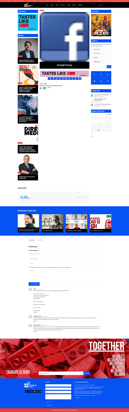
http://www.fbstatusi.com (38, 293)
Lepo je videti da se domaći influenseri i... (102, 94)
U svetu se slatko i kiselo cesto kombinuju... (102, 104)
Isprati (20, 56)
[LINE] (80, 78)
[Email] (58, 78)
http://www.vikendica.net (50, 326)
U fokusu (42, 10)
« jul (92, 136)
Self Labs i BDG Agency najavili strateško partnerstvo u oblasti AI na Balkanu (27, 119)
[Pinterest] (70, 78)
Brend (20, 172)
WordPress (32, 240)
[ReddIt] (73, 78)
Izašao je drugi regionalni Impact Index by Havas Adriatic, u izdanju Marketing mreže (27, 89)
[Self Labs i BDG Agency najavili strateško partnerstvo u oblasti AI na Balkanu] (28, 105)
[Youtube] (94, 81)
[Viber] (61, 78)
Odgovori (35, 312)
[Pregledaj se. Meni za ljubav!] (76, 223)
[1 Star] (78, 197)
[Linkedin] (64, 78)
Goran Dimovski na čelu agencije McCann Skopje (26, 60)
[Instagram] (101, 81)
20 (101, 128)
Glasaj (109, 66)
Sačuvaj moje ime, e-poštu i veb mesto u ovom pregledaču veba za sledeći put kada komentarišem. (50, 267)
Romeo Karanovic (37, 325)
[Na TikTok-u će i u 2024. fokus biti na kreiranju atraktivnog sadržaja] (28, 223)
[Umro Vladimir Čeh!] (52, 223)
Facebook (40, 240)
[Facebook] (49, 78)
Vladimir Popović (37, 316)
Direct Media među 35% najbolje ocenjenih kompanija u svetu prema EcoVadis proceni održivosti (27, 149)
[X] (52, 78)
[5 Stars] (85, 197)
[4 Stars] (83, 197)
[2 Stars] (80, 197)
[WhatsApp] (55, 78)
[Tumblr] (77, 78)
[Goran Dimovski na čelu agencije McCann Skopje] (28, 48)
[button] (99, 5)
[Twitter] (101, 74)
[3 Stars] (82, 197)
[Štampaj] (67, 78)
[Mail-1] (107, 81)
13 (101, 125)
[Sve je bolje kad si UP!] (100, 223)
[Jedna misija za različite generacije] (28, 165)
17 (92, 128)
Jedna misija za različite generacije (27, 177)
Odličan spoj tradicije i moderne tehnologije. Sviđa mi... (100, 99)
